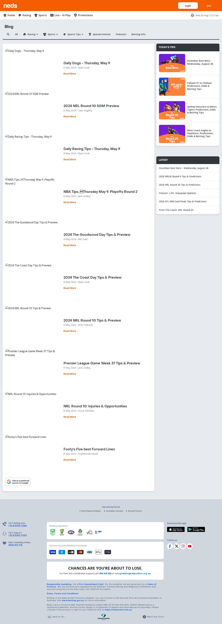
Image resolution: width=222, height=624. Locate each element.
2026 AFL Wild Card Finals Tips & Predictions (182, 201)
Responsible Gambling (59, 584)
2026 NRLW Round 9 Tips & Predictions (180, 176)
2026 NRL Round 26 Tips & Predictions (179, 184)
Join (209, 5)
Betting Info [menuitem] (138, 34)
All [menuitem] (16, 34)
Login (188, 5)
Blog (9, 26)
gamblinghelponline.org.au (135, 573)
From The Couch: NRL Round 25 (176, 209)
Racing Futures (135, 511)
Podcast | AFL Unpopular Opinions (177, 193)
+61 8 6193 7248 (17, 525)
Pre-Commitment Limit (91, 584)
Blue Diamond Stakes (91, 511)
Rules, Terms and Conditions (63, 593)
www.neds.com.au (14, 5)
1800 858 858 (104, 573)
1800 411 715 (15, 544)
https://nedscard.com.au (118, 609)
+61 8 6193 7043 (17, 535)
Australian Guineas (114, 511)
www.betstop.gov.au (73, 600)
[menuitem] (9, 15)
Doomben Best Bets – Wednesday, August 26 (184, 168)
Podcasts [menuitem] (121, 34)
